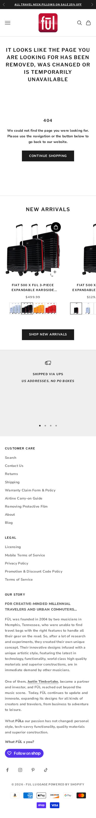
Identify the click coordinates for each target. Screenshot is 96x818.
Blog (9, 522)
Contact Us (14, 465)
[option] (15, 308)
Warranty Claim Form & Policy (30, 490)
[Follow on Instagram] (20, 769)
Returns (11, 474)
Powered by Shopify (66, 784)
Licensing (13, 547)
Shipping (12, 482)
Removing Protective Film (26, 506)
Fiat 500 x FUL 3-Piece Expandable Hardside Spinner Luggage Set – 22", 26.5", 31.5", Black (33, 288)
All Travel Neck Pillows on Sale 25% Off (48, 4)
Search (10, 457)
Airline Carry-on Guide (23, 498)
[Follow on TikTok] (45, 769)
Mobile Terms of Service (25, 555)
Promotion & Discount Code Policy (33, 571)
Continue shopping (48, 156)
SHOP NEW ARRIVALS (48, 334)
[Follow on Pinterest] (33, 769)
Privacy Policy (16, 563)
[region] (48, 388)
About (10, 514)
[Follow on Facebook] (7, 769)
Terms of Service (19, 579)
